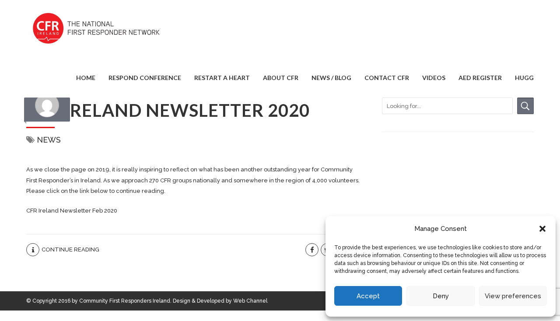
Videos (433, 77)
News (49, 139)
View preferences (513, 296)
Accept (368, 296)
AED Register (480, 77)
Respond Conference (144, 77)
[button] (542, 228)
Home (85, 77)
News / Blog (331, 77)
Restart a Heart (222, 77)
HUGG (524, 77)
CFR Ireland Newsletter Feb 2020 (71, 210)
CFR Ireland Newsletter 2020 (168, 110)
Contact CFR (386, 77)
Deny (441, 296)
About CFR (280, 77)
